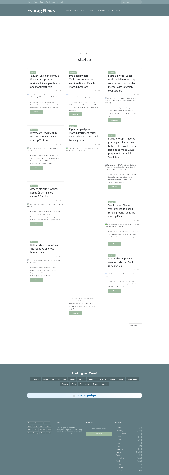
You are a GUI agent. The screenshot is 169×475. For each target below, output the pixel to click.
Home (30, 1)
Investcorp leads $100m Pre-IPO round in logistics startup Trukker (44, 136)
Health (91, 379)
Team (42, 1)
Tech (53, 1)
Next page (133, 325)
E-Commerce (48, 379)
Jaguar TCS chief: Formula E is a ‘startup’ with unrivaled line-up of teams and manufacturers (45, 81)
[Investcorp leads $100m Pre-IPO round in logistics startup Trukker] (45, 149)
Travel (95, 384)
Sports (82, 10)
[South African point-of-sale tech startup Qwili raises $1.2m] (123, 275)
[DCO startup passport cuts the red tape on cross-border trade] (45, 261)
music (121, 379)
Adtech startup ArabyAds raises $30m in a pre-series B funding (44, 192)
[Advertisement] (84, 33)
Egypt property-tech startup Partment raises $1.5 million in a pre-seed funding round (83, 135)
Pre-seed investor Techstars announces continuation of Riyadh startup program (82, 81)
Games (81, 379)
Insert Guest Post (72, 10)
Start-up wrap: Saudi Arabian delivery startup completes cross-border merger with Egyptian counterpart (121, 83)
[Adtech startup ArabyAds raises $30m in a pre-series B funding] (45, 205)
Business (35, 379)
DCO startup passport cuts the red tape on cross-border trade (45, 248)
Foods (72, 379)
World (48, 1)
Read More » (36, 111)
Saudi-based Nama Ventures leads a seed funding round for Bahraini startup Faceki (123, 211)
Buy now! (60, 1)
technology (101, 10)
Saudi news (132, 379)
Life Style (111, 10)
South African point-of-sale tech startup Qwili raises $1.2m (121, 262)
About (36, 1)
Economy (91, 10)
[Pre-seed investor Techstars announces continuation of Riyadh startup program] (84, 96)
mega (112, 379)
